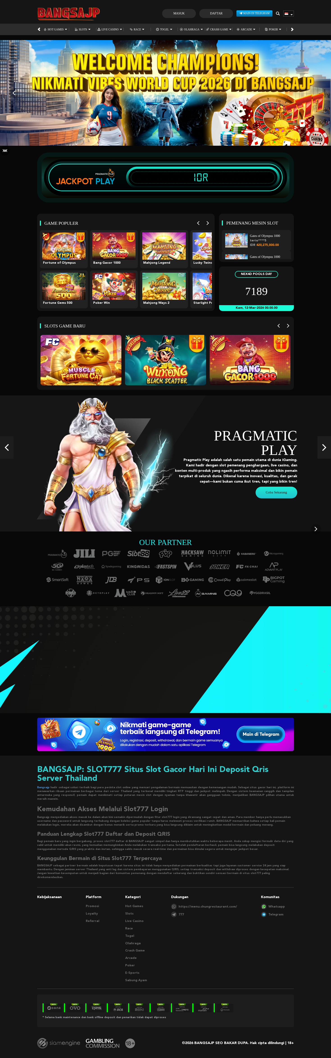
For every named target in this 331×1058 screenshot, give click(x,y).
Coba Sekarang (276, 492)
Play (105, 181)
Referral (92, 921)
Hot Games (56, 29)
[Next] (208, 223)
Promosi (92, 906)
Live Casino (110, 29)
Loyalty (92, 913)
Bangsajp (43, 787)
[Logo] (68, 13)
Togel (164, 29)
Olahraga (192, 29)
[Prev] (198, 223)
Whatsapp (276, 906)
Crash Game (219, 29)
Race (137, 29)
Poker (273, 29)
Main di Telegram (256, 13)
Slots (83, 29)
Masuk (179, 13)
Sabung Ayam (136, 980)
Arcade (246, 29)
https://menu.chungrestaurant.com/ (208, 906)
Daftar (216, 13)
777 (181, 914)
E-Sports (132, 972)
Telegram (275, 914)
